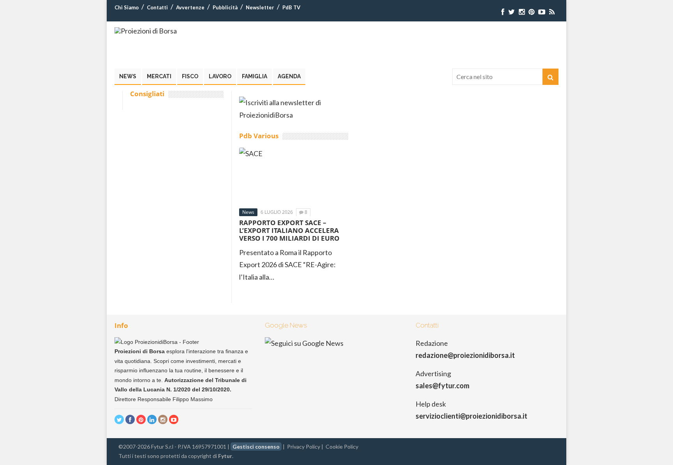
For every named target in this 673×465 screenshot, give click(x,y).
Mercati (159, 76)
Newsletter (260, 7)
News (127, 76)
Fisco (190, 76)
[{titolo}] (502, 12)
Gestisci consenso (256, 446)
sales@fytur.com (442, 385)
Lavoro (220, 76)
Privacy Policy (303, 446)
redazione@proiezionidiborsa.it (465, 355)
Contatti (157, 7)
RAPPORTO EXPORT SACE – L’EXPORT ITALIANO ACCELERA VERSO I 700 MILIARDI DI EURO (289, 230)
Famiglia (254, 76)
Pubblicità (225, 7)
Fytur (225, 456)
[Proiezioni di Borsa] (146, 30)
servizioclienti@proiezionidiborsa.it (471, 416)
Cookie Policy (342, 446)
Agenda (289, 76)
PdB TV (291, 7)
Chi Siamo (127, 7)
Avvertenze (190, 7)
